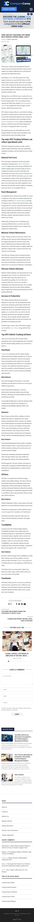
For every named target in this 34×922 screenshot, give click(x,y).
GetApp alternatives (7, 826)
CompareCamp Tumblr (8, 896)
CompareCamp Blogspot (9, 901)
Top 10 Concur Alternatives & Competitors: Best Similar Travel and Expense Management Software (23, 758)
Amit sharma (5, 846)
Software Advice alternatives (10, 830)
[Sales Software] (7, 777)
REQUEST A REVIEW (9, 9)
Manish (4, 852)
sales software (14, 328)
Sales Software (19, 775)
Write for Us (5, 816)
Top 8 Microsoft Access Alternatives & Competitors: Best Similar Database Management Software (23, 738)
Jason (3, 864)
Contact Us (5, 812)
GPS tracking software (20, 201)
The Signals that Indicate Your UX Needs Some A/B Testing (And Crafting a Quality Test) (16, 865)
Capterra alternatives (8, 835)
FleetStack (4, 354)
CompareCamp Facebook (9, 887)
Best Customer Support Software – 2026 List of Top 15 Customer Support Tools (16, 847)
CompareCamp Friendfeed (9, 892)
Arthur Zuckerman (12, 39)
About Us (4, 807)
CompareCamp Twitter (8, 882)
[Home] (17, 3)
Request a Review (7, 821)
